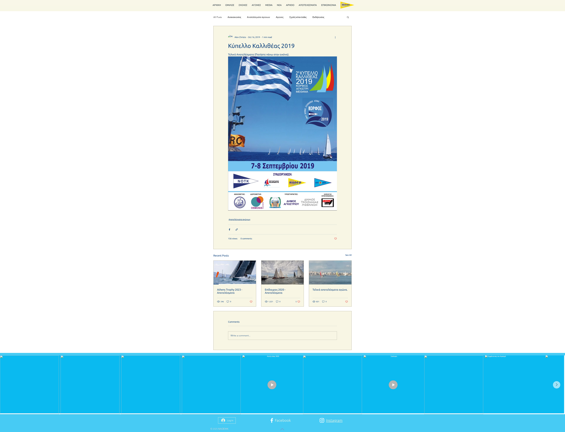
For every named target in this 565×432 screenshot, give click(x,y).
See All (348, 255)
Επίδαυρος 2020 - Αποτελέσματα (275, 291)
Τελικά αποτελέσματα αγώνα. (330, 289)
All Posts (217, 17)
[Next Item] (556, 384)
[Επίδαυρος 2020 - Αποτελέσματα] (282, 272)
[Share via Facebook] (229, 229)
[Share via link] (236, 229)
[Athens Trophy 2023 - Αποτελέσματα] (234, 272)
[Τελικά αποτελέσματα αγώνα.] (330, 272)
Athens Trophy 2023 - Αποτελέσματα (229, 291)
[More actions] (335, 37)
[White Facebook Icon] (272, 420)
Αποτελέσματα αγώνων (258, 17)
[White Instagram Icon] (322, 420)
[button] (307, 5)
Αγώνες (280, 17)
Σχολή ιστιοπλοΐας (298, 17)
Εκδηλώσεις (318, 17)
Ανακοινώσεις (234, 17)
